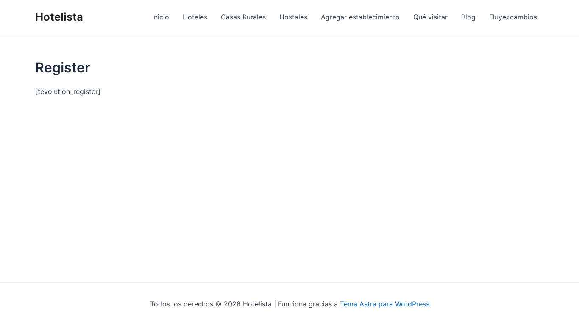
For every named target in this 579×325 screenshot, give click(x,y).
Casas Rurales (243, 17)
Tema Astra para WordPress (384, 304)
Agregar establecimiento (360, 17)
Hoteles (195, 17)
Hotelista (59, 16)
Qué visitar (430, 17)
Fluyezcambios (513, 17)
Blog (468, 17)
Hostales (293, 17)
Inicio (160, 17)
